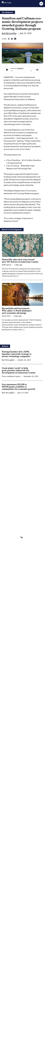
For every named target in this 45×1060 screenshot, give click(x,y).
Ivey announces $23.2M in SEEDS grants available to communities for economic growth (18, 386)
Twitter (9, 38)
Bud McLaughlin (9, 33)
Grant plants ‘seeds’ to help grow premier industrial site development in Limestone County (19, 370)
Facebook (15, 38)
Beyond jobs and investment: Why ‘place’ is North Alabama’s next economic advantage (17, 310)
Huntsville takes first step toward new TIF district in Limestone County (20, 260)
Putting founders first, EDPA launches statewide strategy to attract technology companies (16, 354)
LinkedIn (12, 38)
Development (7, 12)
